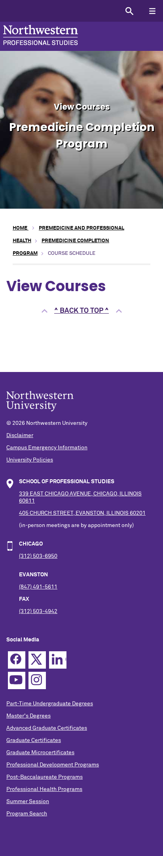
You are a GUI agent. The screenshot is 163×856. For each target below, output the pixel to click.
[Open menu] (152, 11)
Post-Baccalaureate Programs (44, 777)
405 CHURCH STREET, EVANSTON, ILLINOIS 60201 (82, 513)
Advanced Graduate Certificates (46, 728)
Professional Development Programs (52, 765)
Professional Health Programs (44, 789)
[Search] (129, 11)
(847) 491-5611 (38, 587)
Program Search (26, 814)
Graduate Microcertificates (40, 752)
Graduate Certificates (33, 740)
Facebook (16, 660)
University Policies (29, 460)
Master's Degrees (28, 716)
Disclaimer (19, 435)
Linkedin (57, 660)
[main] (81, 281)
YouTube (16, 680)
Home (20, 228)
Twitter (37, 660)
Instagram (37, 680)
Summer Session (27, 801)
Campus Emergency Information (46, 447)
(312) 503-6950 (38, 556)
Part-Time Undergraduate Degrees (49, 703)
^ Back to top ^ (81, 310)
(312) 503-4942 (38, 611)
